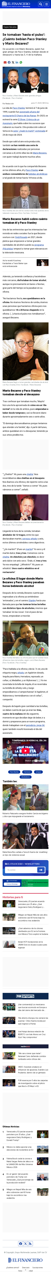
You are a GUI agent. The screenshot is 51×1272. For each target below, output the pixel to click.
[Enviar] (41, 870)
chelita (30, 474)
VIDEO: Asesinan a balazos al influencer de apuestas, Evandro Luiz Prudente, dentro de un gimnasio (33, 1070)
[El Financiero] (16, 4)
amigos (38, 772)
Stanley (32, 600)
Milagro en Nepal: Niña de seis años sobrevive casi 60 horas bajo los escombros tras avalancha (32, 918)
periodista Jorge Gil (35, 725)
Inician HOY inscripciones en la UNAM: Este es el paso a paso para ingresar (32, 945)
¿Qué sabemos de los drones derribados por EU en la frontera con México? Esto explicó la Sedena (33, 931)
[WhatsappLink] (26, 883)
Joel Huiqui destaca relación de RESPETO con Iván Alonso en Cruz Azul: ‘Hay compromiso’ (32, 1034)
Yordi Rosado (21, 237)
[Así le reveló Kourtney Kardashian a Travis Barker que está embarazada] (43, 262)
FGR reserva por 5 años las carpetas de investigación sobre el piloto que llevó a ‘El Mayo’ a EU (33, 1083)
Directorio (25, 1268)
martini (29, 549)
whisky (20, 672)
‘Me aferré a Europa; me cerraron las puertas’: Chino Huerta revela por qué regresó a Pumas (33, 1021)
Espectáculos (10, 27)
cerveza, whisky (29, 538)
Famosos (27, 772)
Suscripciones (37, 1268)
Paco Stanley (19, 108)
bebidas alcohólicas (37, 174)
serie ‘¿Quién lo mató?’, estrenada (29, 131)
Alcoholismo (25, 777)
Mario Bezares (40, 153)
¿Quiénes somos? (12, 1268)
